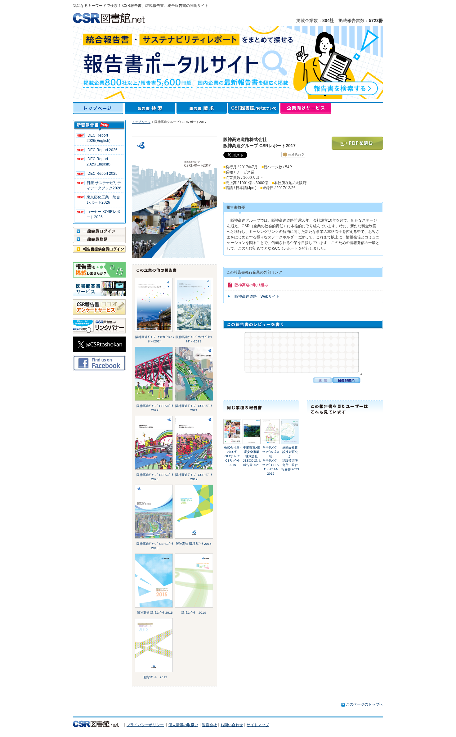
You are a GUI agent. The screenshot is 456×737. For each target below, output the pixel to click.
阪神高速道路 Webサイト (257, 296)
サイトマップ (258, 725)
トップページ (99, 108)
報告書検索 (151, 108)
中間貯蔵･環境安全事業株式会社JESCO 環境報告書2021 (252, 456)
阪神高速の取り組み (251, 285)
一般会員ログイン (99, 231)
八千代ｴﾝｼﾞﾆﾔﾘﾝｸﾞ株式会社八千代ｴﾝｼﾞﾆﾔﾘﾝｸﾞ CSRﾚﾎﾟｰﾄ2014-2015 (270, 460)
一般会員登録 (99, 239)
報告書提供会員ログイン (99, 249)
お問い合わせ (232, 725)
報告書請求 (202, 108)
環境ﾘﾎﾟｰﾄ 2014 (193, 612)
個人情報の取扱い (183, 725)
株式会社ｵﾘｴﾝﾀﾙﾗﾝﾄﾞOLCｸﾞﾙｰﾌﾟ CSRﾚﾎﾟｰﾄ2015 (232, 456)
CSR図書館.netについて (254, 108)
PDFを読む (357, 143)
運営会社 (209, 725)
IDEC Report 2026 (102, 150)
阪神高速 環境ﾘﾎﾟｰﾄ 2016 (194, 543)
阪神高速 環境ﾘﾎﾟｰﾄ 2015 (155, 612)
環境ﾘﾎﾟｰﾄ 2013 (155, 677)
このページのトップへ (364, 704)
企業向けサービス (305, 108)
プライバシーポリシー (145, 725)
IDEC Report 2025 (102, 173)
